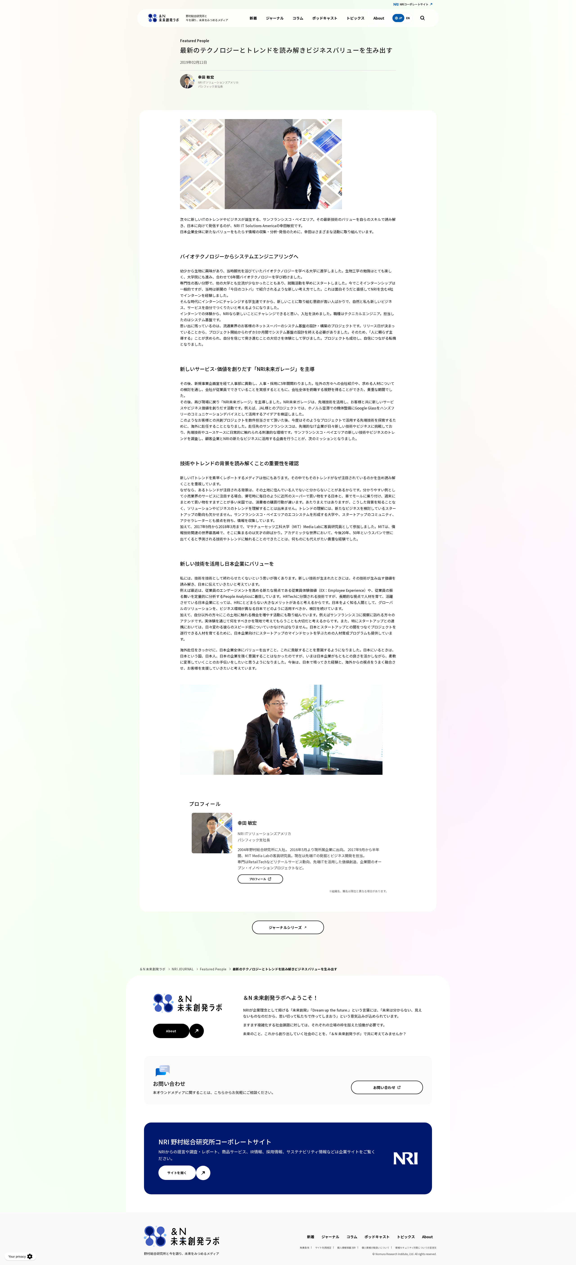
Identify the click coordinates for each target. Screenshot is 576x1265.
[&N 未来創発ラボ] (163, 18)
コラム (297, 18)
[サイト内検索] (422, 18)
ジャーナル (275, 18)
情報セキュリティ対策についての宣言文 (415, 1247)
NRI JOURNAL (183, 969)
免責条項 (304, 1247)
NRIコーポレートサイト (414, 4)
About (379, 18)
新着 (253, 18)
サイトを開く (177, 1172)
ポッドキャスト (325, 18)
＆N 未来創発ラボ (153, 969)
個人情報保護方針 (346, 1247)
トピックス (355, 18)
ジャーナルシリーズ (285, 927)
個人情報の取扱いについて (375, 1247)
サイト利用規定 (323, 1247)
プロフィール (257, 879)
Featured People (213, 969)
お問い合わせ (384, 1087)
